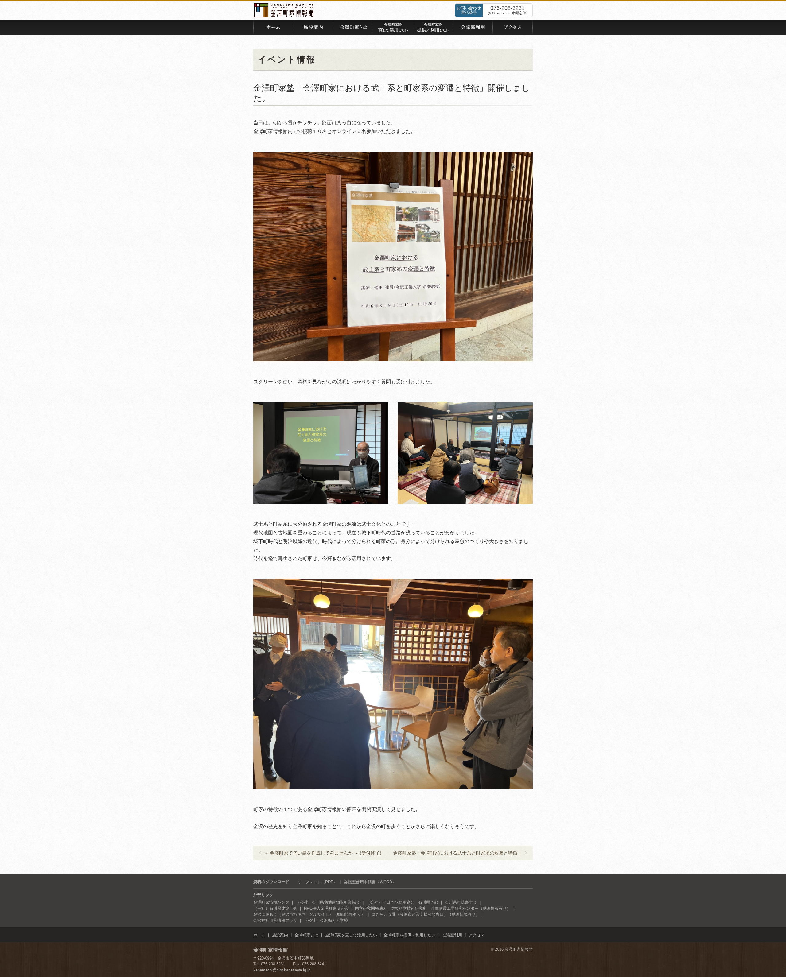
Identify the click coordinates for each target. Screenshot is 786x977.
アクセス (476, 935)
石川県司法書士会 (461, 902)
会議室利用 (452, 935)
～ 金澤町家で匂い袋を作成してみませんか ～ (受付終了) (322, 852)
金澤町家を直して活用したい (351, 935)
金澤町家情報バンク (271, 902)
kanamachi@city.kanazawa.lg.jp (281, 970)
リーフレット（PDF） (317, 882)
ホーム (259, 935)
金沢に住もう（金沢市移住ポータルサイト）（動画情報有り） (309, 914)
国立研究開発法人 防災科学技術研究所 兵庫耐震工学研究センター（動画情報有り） (433, 908)
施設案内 (280, 935)
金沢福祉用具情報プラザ (275, 920)
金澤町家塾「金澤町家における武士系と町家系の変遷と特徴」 (457, 852)
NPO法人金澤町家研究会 (326, 908)
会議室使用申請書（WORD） (370, 882)
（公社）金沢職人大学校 (326, 920)
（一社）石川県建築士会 (275, 908)
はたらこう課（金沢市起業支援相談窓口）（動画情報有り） (426, 914)
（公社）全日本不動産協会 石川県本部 (402, 902)
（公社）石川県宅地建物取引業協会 (328, 902)
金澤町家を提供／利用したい (409, 935)
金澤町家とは (306, 935)
